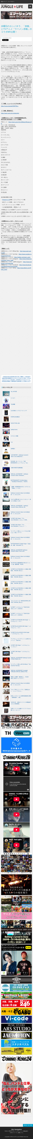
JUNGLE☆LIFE (12, 6)
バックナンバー (18, 1131)
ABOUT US (11, 1131)
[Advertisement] (16, 287)
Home (6, 1131)
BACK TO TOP (28, 1125)
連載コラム (20, 1132)
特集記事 (25, 1131)
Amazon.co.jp (6, 199)
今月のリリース (13, 1132)
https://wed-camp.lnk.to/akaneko (10, 113)
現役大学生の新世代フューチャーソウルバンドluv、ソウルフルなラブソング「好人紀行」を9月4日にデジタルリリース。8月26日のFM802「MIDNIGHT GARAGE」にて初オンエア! (16, 380)
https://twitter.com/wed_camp (22, 257)
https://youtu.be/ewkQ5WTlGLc (9, 106)
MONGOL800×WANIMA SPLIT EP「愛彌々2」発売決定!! (16, 376)
